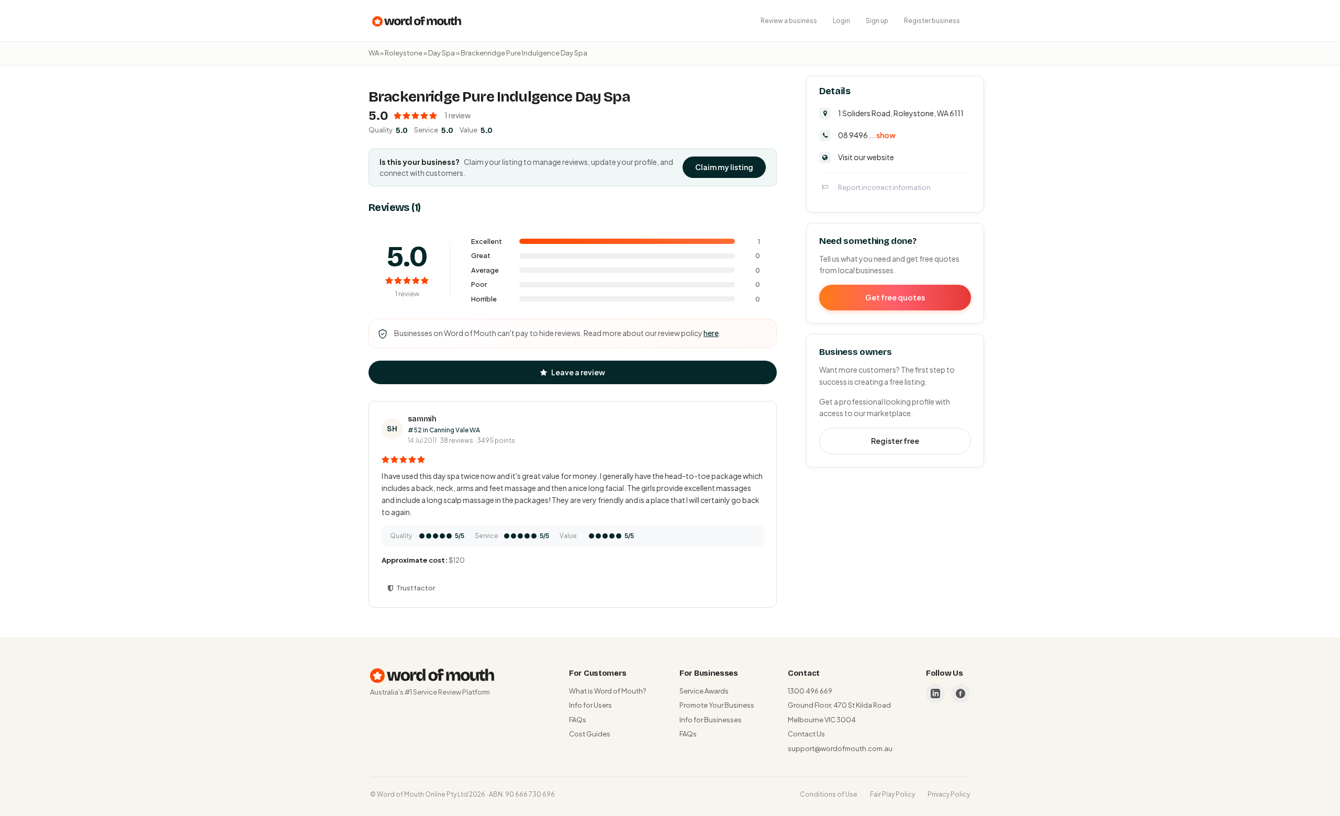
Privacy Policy (949, 794)
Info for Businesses (710, 720)
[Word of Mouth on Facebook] (960, 693)
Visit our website (866, 156)
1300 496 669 (810, 691)
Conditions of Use (828, 794)
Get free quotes (895, 296)
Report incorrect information (884, 187)
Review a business (789, 21)
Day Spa (441, 53)
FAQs (577, 720)
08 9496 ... (867, 134)
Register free (895, 440)
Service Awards (704, 691)
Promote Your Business (716, 705)
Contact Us (806, 734)
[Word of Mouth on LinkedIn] (935, 693)
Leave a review (578, 372)
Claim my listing (724, 167)
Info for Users (590, 705)
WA (373, 53)
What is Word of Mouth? (607, 691)
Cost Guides (589, 734)
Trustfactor (415, 588)
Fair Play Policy (892, 794)
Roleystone (403, 53)
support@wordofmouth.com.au (840, 748)
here (711, 333)
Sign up (877, 21)
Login (841, 21)
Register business (932, 21)
